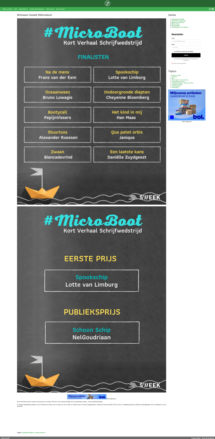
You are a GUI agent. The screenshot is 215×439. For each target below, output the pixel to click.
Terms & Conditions (208, 438)
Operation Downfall (178, 19)
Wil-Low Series (7, 9)
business (174, 77)
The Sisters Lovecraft (179, 21)
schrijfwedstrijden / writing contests (33, 432)
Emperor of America (178, 22)
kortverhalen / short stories (180, 80)
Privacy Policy (195, 438)
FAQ (15, 9)
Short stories (60, 9)
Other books (50, 9)
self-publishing (176, 86)
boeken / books (176, 75)
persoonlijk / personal (178, 81)
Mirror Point (175, 24)
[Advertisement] (67, 420)
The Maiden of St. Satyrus (180, 27)
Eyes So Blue (176, 25)
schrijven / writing (177, 84)
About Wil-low (23, 9)
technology (175, 87)
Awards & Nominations (37, 9)
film (173, 78)
